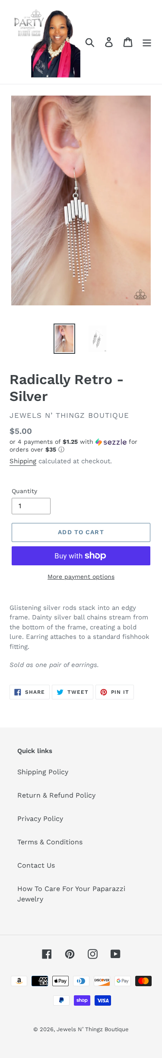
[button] (81, 446)
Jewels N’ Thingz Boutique (93, 1029)
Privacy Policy (40, 818)
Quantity (24, 490)
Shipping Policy (42, 772)
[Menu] (146, 42)
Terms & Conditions (50, 842)
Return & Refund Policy (56, 795)
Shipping (23, 461)
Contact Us (36, 865)
